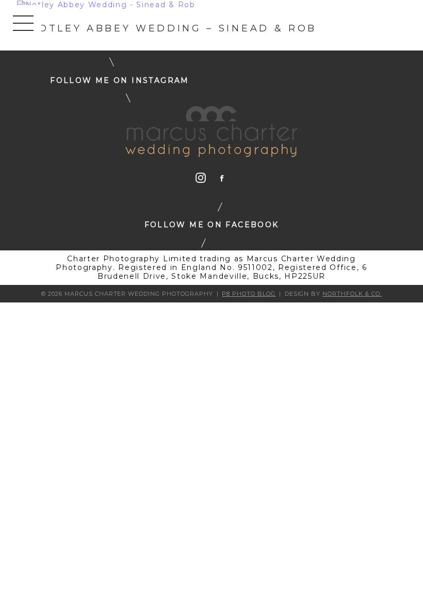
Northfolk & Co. (352, 293)
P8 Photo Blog (248, 293)
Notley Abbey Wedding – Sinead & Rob (173, 28)
